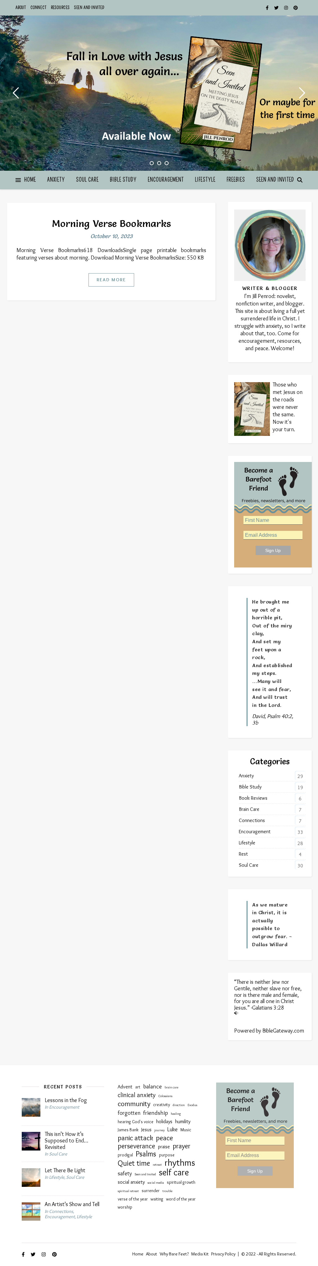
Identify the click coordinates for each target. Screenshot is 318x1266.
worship (125, 1207)
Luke (172, 1129)
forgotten (129, 1113)
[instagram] (286, 8)
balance (152, 1086)
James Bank (128, 1130)
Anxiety (56, 180)
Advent (125, 1086)
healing (176, 1114)
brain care (171, 1087)
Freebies (236, 180)
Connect (38, 7)
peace (164, 1138)
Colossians (165, 1096)
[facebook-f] (268, 8)
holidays (164, 1121)
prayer (181, 1146)
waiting (157, 1199)
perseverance (136, 1146)
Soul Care (87, 180)
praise (164, 1146)
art (137, 1087)
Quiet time (134, 1163)
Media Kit (200, 1254)
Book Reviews (253, 798)
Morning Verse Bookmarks (111, 223)
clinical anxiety (137, 1095)
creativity (161, 1104)
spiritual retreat (128, 1191)
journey (159, 1130)
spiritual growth (181, 1182)
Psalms (146, 1154)
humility (182, 1121)
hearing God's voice (135, 1121)
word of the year (181, 1199)
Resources (60, 7)
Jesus (146, 1129)
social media (156, 1183)
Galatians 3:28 (268, 1007)
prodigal (125, 1155)
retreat (157, 1165)
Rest (243, 854)
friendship (155, 1112)
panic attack (135, 1138)
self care (174, 1172)
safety (125, 1173)
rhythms (180, 1162)
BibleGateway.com (283, 1030)
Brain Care (249, 809)
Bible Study (123, 180)
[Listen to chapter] (270, 1013)
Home (30, 180)
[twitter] (276, 8)
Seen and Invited (89, 7)
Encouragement (166, 180)
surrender (151, 1190)
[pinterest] (295, 8)
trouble (167, 1191)
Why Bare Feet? (174, 1254)
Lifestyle (205, 180)
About (21, 7)
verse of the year (133, 1199)
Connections (252, 820)
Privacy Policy (223, 1254)
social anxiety (131, 1182)
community (134, 1103)
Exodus (192, 1105)
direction (179, 1105)
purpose (167, 1155)
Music (185, 1130)
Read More (111, 280)
